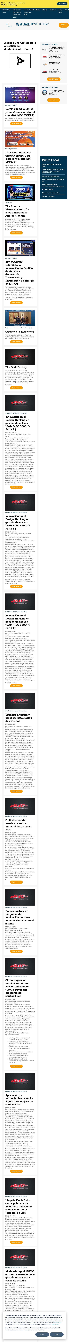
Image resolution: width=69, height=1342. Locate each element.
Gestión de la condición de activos (16, 413)
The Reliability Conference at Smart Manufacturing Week (56, 49)
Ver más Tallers (53, 100)
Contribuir (53, 10)
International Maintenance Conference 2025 (56, 70)
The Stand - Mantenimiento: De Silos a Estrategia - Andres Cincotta (17, 211)
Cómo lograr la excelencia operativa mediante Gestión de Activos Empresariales (53, 171)
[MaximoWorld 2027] (45, 64)
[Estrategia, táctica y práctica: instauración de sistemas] (20, 701)
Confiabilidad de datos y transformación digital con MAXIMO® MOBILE (20, 112)
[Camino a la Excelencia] (20, 318)
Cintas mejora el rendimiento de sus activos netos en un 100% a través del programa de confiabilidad (17, 988)
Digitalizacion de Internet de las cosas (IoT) (18, 328)
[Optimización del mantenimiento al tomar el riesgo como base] (20, 806)
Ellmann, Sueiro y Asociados (50, 193)
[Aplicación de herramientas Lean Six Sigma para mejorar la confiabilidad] (20, 1081)
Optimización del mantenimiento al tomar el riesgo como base (18, 825)
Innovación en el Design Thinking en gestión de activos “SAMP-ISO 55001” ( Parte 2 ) (17, 423)
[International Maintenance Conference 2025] (45, 72)
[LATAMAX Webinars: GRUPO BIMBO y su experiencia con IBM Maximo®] (20, 138)
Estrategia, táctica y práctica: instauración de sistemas (18, 718)
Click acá (62, 4)
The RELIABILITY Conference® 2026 (29, 12)
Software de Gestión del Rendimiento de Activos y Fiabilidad (53, 185)
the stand (8, 202)
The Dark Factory (16, 367)
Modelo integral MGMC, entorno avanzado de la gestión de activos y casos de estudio (20, 1276)
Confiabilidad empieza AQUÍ (50, 176)
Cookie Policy (57, 1322)
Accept (42, 1334)
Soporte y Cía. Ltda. (48, 196)
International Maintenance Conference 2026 (56, 55)
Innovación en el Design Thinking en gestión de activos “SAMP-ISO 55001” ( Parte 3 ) (17, 522)
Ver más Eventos (53, 79)
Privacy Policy (54, 1324)
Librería (44, 10)
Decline (57, 1334)
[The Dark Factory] (20, 357)
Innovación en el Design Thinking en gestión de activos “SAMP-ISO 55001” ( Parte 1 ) (17, 622)
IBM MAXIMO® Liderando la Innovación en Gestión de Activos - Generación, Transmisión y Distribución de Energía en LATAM (19, 273)
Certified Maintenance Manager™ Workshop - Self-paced (56, 92)
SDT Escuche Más (47, 189)
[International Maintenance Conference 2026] (45, 57)
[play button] (20, 60)
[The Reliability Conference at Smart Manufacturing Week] (45, 49)
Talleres (37, 10)
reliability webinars (11, 105)
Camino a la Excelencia (19, 331)
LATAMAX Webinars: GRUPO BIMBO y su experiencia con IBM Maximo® (18, 157)
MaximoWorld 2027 (54, 62)
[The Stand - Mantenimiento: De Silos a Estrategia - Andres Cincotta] (20, 192)
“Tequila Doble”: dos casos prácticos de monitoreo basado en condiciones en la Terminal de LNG (18, 1206)
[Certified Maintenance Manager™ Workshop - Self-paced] (45, 92)
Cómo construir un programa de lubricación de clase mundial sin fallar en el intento (19, 917)
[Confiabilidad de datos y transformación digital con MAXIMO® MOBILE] (20, 95)
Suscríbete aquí (64, 25)
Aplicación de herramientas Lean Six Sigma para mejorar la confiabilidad (19, 1100)
